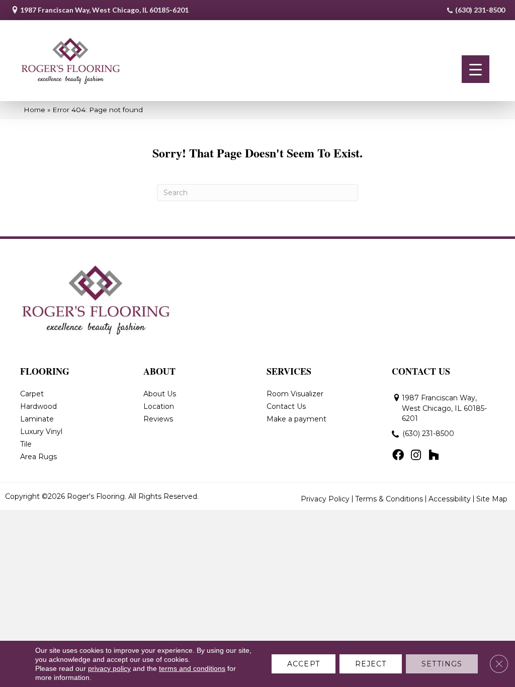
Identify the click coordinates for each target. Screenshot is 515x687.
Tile (26, 444)
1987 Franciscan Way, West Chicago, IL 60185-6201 (104, 10)
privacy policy (109, 668)
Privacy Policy (325, 498)
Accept (303, 663)
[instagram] (416, 455)
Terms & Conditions (389, 498)
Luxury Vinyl (41, 431)
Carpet (32, 393)
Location (158, 406)
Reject (371, 663)
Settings (441, 663)
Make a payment (296, 418)
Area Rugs (38, 456)
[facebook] (398, 455)
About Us (159, 393)
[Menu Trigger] (475, 69)
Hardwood (38, 406)
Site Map (491, 498)
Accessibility (449, 498)
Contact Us (286, 406)
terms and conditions (192, 668)
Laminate (37, 418)
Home (34, 110)
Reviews (158, 418)
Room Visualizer (295, 393)
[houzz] (433, 455)
